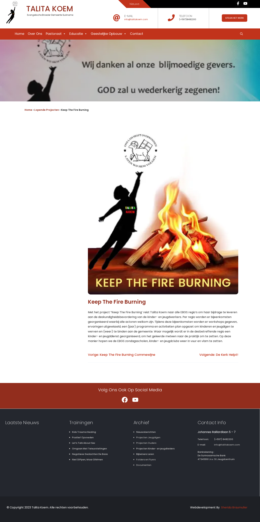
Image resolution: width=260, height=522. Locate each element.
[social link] (238, 3)
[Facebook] (124, 399)
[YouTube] (135, 399)
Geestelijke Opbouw (106, 33)
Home (19, 33)
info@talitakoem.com (227, 444)
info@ (127, 19)
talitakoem (136, 19)
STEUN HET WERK (234, 18)
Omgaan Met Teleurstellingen (89, 448)
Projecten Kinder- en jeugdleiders (155, 448)
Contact (136, 33)
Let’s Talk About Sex (83, 443)
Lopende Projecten (46, 110)
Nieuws (134, 4)
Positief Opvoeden (83, 437)
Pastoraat (54, 33)
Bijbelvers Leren (145, 454)
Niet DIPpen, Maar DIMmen (87, 459)
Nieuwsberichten (146, 432)
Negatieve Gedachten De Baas (90, 454)
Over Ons (35, 33)
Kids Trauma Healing (84, 432)
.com (145, 19)
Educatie (76, 33)
